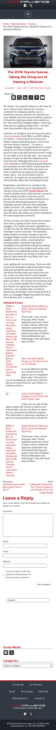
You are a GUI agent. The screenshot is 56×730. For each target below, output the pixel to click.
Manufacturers (20, 698)
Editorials (34, 88)
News (41, 88)
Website (7, 561)
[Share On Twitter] (19, 97)
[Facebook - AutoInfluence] (25, 5)
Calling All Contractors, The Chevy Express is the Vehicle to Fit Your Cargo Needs (41, 487)
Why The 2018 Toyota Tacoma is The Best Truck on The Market (34, 361)
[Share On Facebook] (13, 97)
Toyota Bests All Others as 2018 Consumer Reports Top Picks (34, 309)
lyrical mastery (13, 136)
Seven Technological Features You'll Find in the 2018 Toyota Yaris (34, 396)
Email (6, 551)
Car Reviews (35, 684)
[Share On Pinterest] (36, 97)
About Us (40, 698)
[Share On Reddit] (31, 97)
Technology (27, 691)
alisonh (11, 88)
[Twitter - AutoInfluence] (31, 5)
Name (6, 541)
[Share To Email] (42, 97)
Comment (8, 511)
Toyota (48, 88)
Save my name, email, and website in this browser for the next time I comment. (18, 574)
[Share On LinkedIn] (25, 97)
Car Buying (17, 684)
